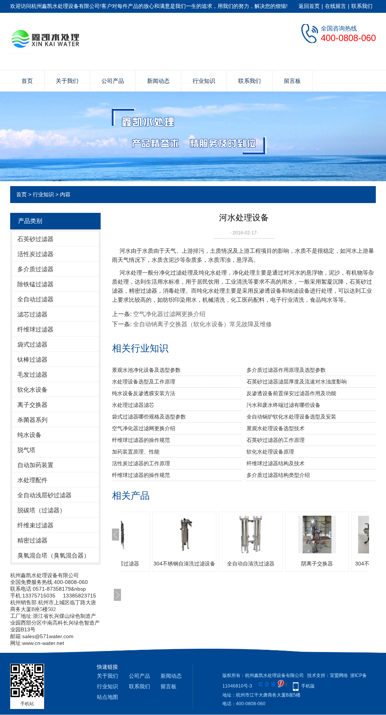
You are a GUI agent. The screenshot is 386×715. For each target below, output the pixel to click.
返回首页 (309, 6)
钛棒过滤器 (32, 359)
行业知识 (204, 81)
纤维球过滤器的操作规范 (141, 440)
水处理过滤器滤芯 (133, 405)
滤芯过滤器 (32, 314)
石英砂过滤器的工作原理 (276, 440)
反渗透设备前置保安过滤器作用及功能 (291, 393)
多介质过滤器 (35, 269)
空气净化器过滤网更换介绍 (169, 314)
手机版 (308, 686)
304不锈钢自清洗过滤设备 (184, 564)
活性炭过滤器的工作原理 (141, 463)
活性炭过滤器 (35, 254)
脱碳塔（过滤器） (41, 510)
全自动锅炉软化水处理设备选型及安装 (291, 417)
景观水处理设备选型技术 (276, 428)
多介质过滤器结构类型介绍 (278, 475)
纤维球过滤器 (35, 329)
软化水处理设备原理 (270, 452)
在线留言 (335, 6)
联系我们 (361, 6)
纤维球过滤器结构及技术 (276, 463)
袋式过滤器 (32, 344)
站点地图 (107, 697)
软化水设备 (32, 390)
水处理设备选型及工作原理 (143, 382)
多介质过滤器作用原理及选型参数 (286, 370)
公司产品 (112, 81)
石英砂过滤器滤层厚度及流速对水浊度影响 (297, 382)
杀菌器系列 (32, 420)
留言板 (292, 81)
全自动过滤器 (35, 299)
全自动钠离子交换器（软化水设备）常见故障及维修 (202, 324)
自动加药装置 (35, 465)
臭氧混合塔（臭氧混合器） (53, 555)
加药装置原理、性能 (135, 452)
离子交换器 (32, 405)
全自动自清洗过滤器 (250, 564)
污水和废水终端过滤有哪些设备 (283, 405)
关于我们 (67, 81)
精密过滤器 (32, 540)
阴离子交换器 (317, 564)
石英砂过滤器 (35, 239)
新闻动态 (158, 81)
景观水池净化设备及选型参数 (146, 370)
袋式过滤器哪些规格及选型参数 (149, 417)
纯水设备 (29, 435)
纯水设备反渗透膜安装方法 (143, 393)
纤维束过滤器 (35, 525)
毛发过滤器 (32, 374)
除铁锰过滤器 (35, 284)
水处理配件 (32, 480)
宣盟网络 (339, 675)
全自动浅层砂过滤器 (44, 495)
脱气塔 (26, 450)
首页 (27, 81)
